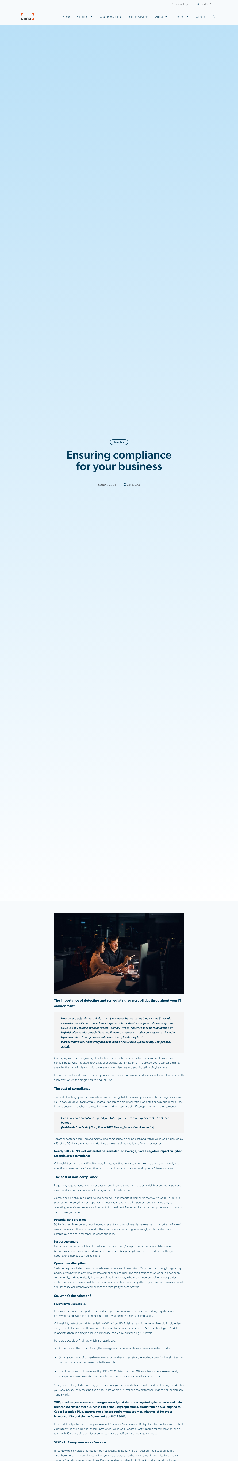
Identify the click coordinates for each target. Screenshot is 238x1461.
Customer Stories (110, 16)
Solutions (82, 16)
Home (66, 16)
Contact (201, 16)
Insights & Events (138, 16)
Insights (119, 442)
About (159, 16)
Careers (179, 16)
